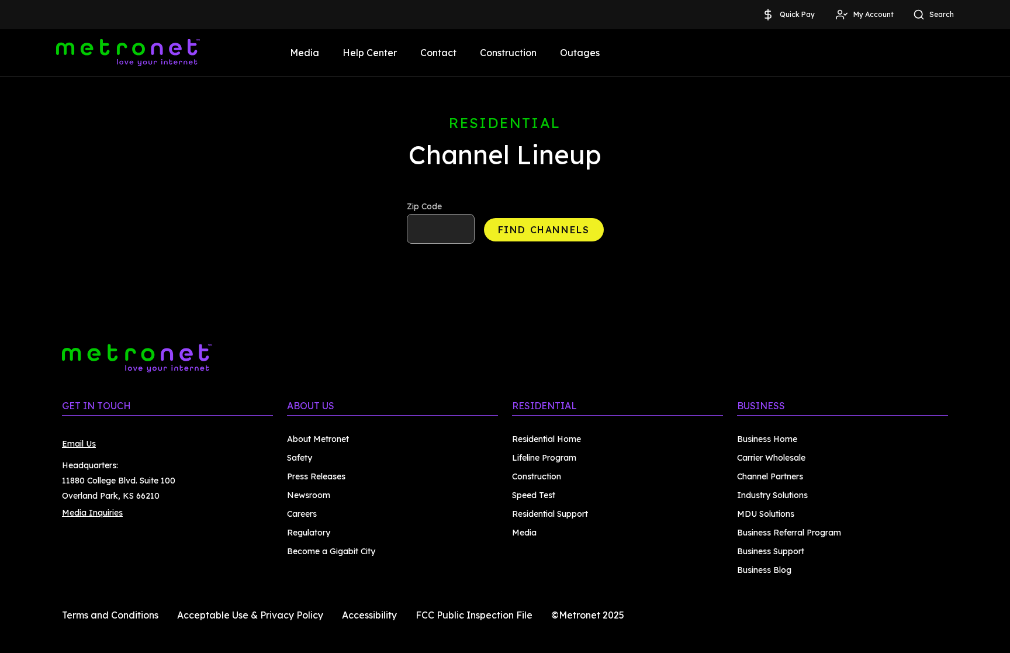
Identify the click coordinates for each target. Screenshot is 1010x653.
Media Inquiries (92, 512)
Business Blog (764, 570)
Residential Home (546, 439)
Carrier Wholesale (771, 457)
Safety (299, 457)
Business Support (770, 551)
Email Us (79, 443)
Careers (302, 514)
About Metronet (318, 439)
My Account (873, 14)
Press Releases (316, 476)
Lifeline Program (544, 457)
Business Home (767, 439)
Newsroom (308, 495)
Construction (508, 52)
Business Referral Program (789, 532)
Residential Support (550, 514)
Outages (580, 52)
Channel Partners (770, 476)
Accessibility (369, 615)
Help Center (370, 52)
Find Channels (544, 230)
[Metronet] (128, 53)
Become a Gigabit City (331, 551)
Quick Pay (797, 14)
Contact (438, 52)
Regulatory (308, 532)
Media (304, 52)
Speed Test (533, 495)
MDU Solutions (765, 514)
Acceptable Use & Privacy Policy (250, 615)
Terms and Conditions (110, 615)
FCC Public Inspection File (474, 615)
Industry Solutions (772, 495)
